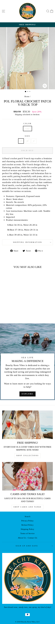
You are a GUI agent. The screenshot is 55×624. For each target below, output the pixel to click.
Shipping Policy (27, 529)
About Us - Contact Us (27, 538)
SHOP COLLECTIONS (27, 455)
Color (27, 123)
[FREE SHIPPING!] (27, 424)
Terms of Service (27, 533)
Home (27, 96)
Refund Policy (27, 525)
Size (27, 136)
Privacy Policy (27, 521)
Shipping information (27, 242)
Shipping (18, 114)
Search (27, 516)
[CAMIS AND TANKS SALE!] (27, 476)
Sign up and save (27, 546)
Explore (27, 394)
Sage (27, 128)
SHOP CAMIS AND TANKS (27, 507)
